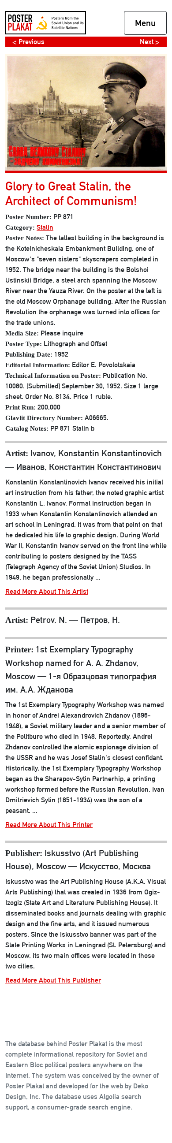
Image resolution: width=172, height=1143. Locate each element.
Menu (145, 23)
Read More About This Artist (46, 591)
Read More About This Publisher (53, 980)
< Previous (28, 41)
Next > (150, 41)
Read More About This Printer (49, 824)
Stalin (45, 227)
